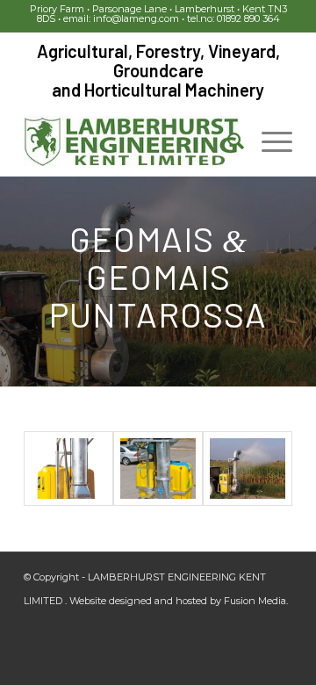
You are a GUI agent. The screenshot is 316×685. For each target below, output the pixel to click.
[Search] (227, 141)
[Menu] (268, 141)
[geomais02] (158, 469)
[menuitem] (227, 141)
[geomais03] (68, 469)
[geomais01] (247, 469)
